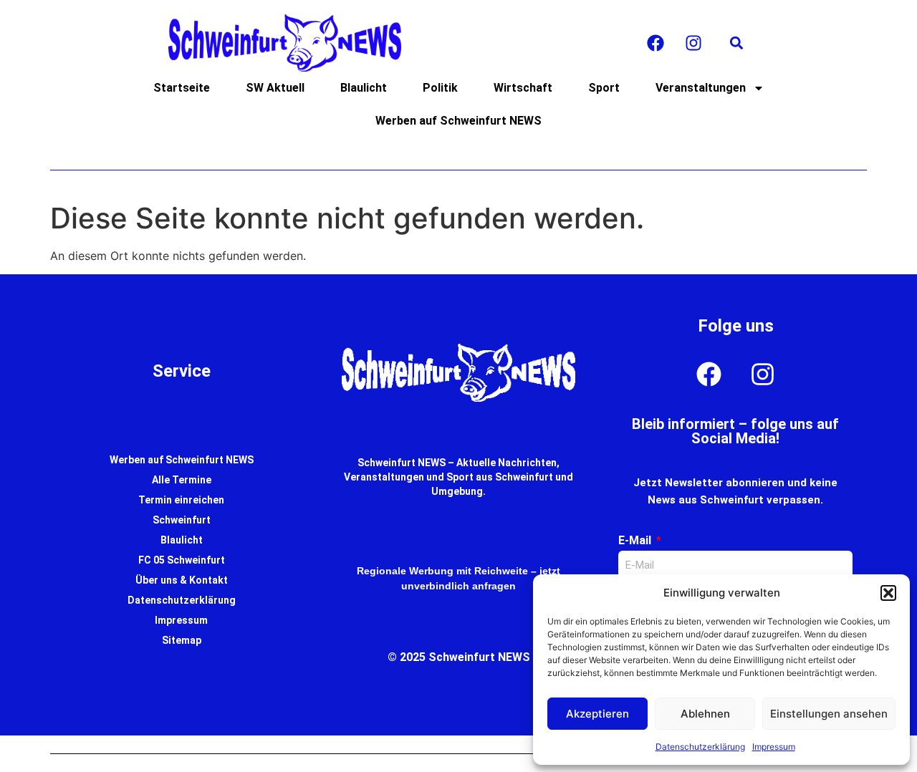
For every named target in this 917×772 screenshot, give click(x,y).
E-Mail (636, 540)
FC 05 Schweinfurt (181, 560)
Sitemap (181, 640)
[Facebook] (655, 43)
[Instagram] (693, 43)
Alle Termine (181, 480)
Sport (604, 88)
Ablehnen (705, 713)
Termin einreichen (181, 500)
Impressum (773, 746)
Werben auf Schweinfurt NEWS (458, 120)
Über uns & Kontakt (181, 580)
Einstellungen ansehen (829, 713)
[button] (888, 593)
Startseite (181, 88)
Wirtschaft (523, 88)
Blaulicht (363, 88)
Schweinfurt (182, 520)
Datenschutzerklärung (700, 746)
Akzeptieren (597, 713)
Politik (440, 88)
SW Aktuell (275, 88)
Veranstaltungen (701, 88)
